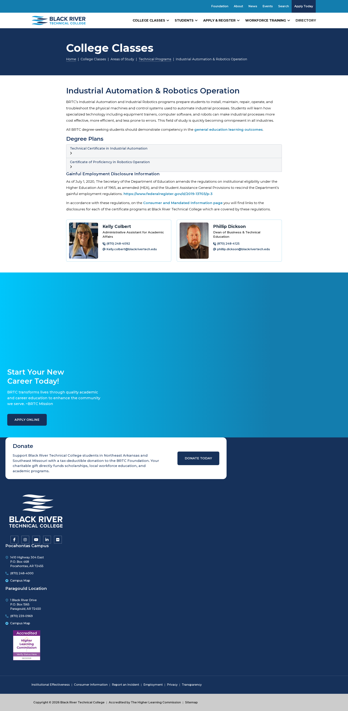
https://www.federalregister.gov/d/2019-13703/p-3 (167, 194)
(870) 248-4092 (118, 243)
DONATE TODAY (198, 458)
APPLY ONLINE (27, 419)
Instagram (25, 539)
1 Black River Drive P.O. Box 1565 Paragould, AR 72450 (25, 604)
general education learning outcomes (228, 129)
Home (71, 59)
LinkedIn (46, 539)
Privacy (172, 684)
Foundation (219, 6)
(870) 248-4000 (22, 573)
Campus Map (20, 580)
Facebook (14, 539)
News (252, 6)
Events (268, 6)
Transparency (192, 684)
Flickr (57, 539)
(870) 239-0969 (21, 616)
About (238, 6)
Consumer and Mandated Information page (183, 203)
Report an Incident (125, 684)
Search (283, 6)
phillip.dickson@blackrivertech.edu (243, 249)
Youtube (36, 539)
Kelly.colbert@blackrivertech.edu (132, 249)
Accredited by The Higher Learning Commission (145, 702)
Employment (153, 684)
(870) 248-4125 (228, 243)
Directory (306, 20)
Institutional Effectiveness (50, 684)
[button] (174, 151)
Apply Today (303, 6)
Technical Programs (155, 59)
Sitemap (191, 702)
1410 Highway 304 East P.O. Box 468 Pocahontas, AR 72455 (27, 562)
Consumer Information (91, 684)
